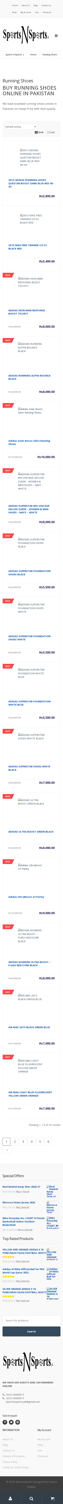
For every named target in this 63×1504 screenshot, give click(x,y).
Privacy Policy (10, 1461)
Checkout (47, 12)
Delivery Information (14, 1456)
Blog (35, 5)
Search (31, 1331)
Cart (37, 12)
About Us (26, 5)
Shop (14, 12)
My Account (25, 12)
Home (15, 5)
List (52, 132)
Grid (40, 132)
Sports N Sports (14, 54)
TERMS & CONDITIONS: (16, 1467)
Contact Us (46, 5)
